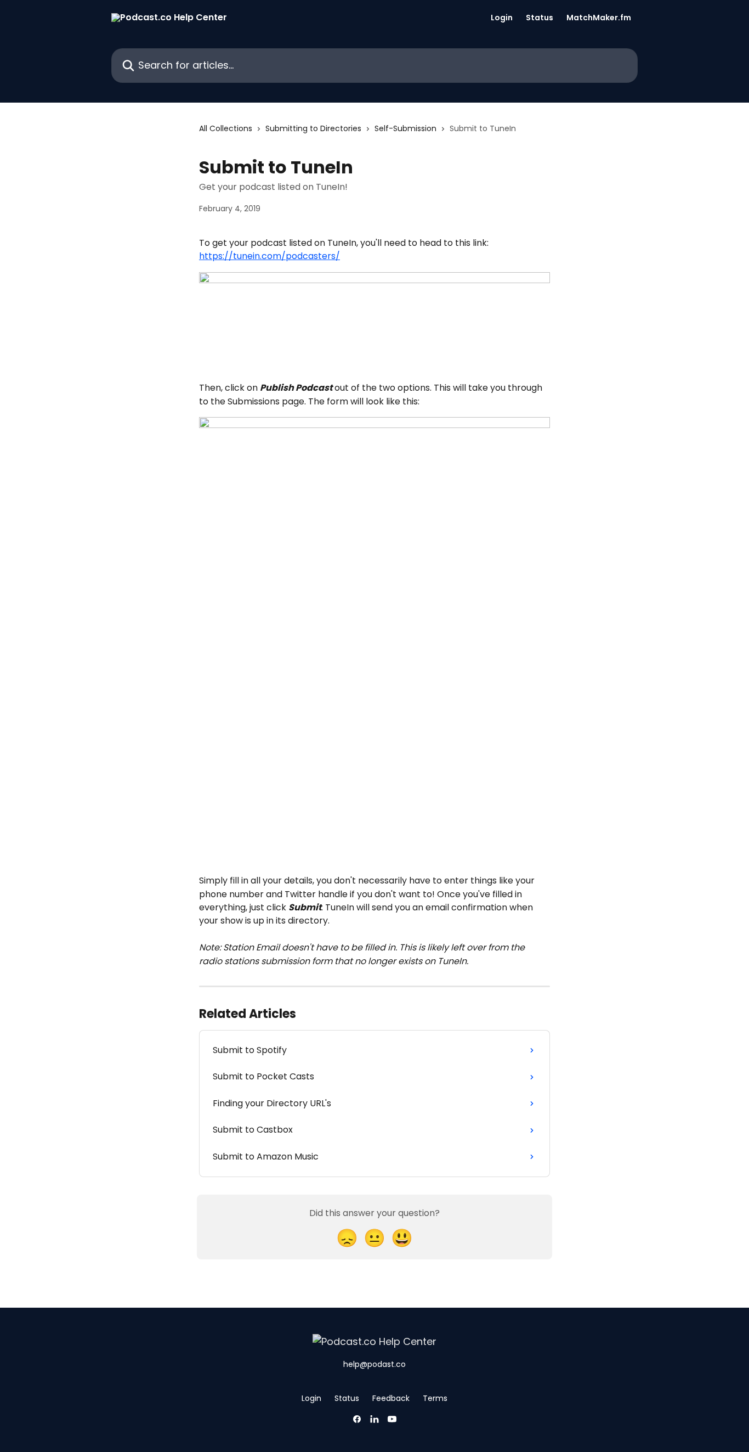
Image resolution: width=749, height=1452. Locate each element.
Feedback (391, 1398)
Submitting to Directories (313, 128)
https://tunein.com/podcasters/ (269, 256)
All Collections (225, 128)
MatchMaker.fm (598, 17)
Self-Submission (405, 128)
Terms (435, 1398)
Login (502, 17)
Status (539, 17)
